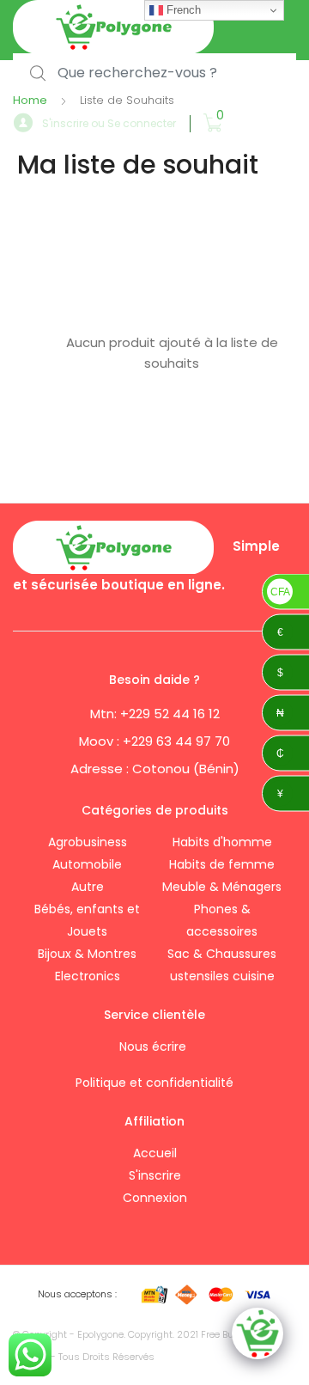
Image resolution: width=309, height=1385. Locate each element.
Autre (87, 886)
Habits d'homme (222, 842)
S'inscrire (155, 1175)
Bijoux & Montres (87, 953)
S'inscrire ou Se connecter (109, 123)
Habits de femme (222, 864)
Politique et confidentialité (154, 1082)
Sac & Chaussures (221, 953)
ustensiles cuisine (222, 976)
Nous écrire (154, 1046)
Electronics (87, 976)
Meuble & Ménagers (222, 886)
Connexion (155, 1197)
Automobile (87, 864)
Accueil (155, 1153)
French (182, 9)
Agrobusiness (87, 842)
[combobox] (154, 73)
